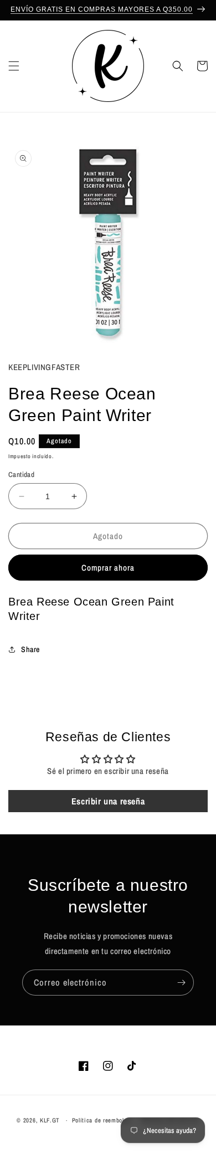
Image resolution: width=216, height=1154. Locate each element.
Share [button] (30, 649)
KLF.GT (50, 1120)
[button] (14, 66)
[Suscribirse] (181, 983)
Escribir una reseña (108, 801)
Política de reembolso (101, 1120)
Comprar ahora (108, 567)
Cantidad (21, 474)
